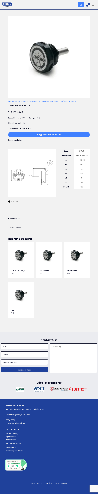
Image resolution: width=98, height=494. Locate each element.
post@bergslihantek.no (15, 423)
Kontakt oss (11, 439)
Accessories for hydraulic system (41, 101)
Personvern (11, 447)
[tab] (14, 218)
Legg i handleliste (15, 140)
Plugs (56, 101)
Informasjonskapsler (14, 450)
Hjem (10, 101)
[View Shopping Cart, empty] (87, 6)
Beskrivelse (14, 218)
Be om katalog (12, 433)
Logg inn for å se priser (49, 134)
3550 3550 (10, 420)
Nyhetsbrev (11, 436)
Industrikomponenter (20, 101)
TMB (61, 101)
